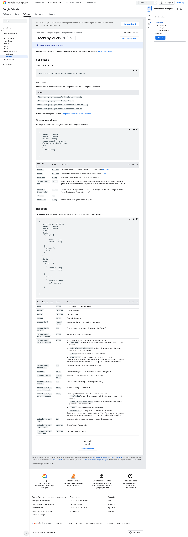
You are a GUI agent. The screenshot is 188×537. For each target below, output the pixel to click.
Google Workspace (53, 32)
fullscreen (181, 9)
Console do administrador (78, 501)
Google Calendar (54, 3)
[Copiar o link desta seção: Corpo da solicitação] (59, 120)
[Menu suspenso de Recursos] (95, 2)
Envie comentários (129, 38)
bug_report (177, 9)
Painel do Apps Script (77, 504)
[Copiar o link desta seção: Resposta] (49, 209)
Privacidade (51, 532)
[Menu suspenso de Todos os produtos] (81, 2)
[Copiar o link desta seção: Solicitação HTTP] (55, 65)
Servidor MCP (40, 14)
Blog (109, 501)
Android (59, 523)
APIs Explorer (74, 511)
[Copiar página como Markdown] (71, 38)
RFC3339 (105, 170)
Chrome (69, 523)
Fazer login (181, 2)
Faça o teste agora (105, 51)
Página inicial (39, 3)
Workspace (21, 2)
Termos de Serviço (38, 515)
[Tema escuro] (137, 70)
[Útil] (134, 32)
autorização (53, 45)
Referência (27, 14)
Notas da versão (37, 508)
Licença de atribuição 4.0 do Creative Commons (107, 457)
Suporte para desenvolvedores (42, 511)
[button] (14, 30)
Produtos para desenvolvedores (43, 504)
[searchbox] (15, 21)
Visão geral (7, 14)
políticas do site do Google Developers (96, 460)
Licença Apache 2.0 (56, 460)
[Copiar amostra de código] (137, 129)
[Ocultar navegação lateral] (26, 533)
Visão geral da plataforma (41, 501)
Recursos (89, 3)
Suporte (52, 14)
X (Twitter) (111, 508)
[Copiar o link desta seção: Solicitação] (51, 60)
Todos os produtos (72, 3)
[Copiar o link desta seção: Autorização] (50, 82)
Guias (17, 14)
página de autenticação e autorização (77, 114)
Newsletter (111, 504)
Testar (160, 38)
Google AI (109, 523)
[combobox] (146, 3)
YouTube (111, 511)
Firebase (79, 523)
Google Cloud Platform (94, 523)
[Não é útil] (137, 32)
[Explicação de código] (133, 70)
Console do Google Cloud (78, 508)
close (184, 9)
